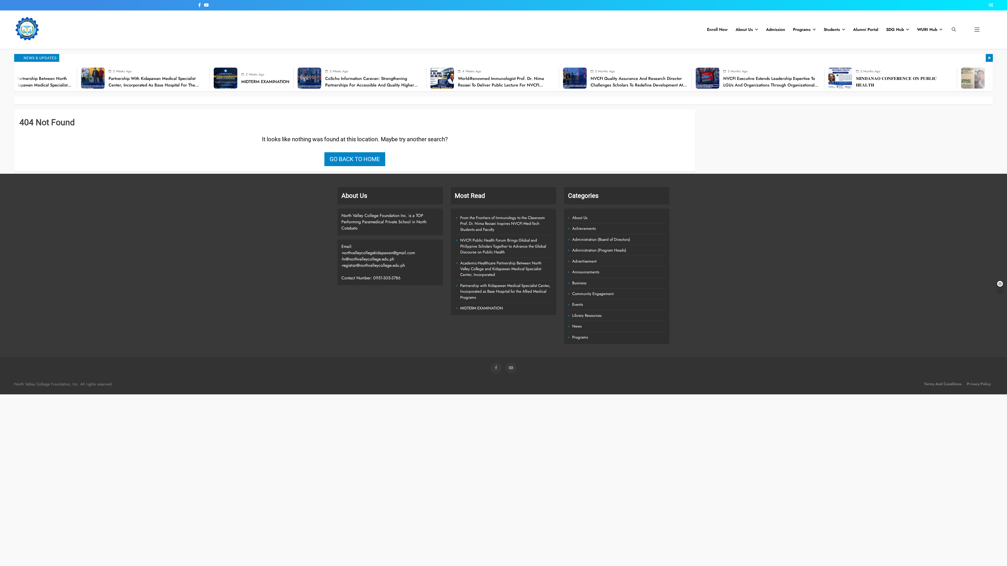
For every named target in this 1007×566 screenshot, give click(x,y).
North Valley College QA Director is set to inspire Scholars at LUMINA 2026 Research (949, 81)
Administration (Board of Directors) (601, 239)
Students (832, 29)
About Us (744, 29)
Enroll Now (717, 29)
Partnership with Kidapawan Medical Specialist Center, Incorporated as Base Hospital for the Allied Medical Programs (66, 84)
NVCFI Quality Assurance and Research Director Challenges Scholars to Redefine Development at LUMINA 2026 (551, 84)
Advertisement (584, 261)
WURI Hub (927, 29)
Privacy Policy (979, 384)
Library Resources (587, 315)
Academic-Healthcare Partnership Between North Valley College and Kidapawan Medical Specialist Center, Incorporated (501, 269)
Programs (802, 29)
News (577, 326)
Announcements (585, 272)
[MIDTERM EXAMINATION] (140, 78)
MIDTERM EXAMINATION (180, 82)
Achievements (584, 228)
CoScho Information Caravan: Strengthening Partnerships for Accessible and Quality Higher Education (284, 84)
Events (577, 304)
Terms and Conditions (943, 384)
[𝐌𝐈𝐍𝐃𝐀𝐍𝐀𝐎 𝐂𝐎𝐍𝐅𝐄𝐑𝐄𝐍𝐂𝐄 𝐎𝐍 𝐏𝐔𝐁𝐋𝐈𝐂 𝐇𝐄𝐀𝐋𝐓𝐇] (755, 78)
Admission (775, 29)
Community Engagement (593, 294)
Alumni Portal (865, 29)
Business (579, 283)
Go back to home (355, 159)
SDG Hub (895, 29)
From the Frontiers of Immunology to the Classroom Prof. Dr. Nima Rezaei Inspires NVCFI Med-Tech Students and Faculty (502, 223)
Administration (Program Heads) (599, 250)
